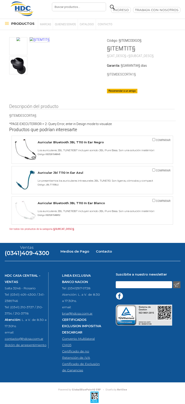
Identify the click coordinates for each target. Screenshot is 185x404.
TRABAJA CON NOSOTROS (156, 10)
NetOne (116, 390)
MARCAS (45, 24)
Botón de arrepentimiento (25, 345)
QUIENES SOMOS (65, 24)
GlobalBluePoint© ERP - (81, 390)
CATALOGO (87, 24)
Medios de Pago (74, 251)
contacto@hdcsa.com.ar (24, 339)
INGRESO (121, 10)
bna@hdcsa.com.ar (77, 313)
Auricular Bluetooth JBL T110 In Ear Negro (71, 142)
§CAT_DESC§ (116, 56)
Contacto (104, 251)
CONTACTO (105, 24)
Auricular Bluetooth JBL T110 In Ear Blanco (71, 203)
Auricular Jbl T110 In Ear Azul (60, 172)
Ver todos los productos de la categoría (41, 229)
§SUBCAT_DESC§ (141, 56)
